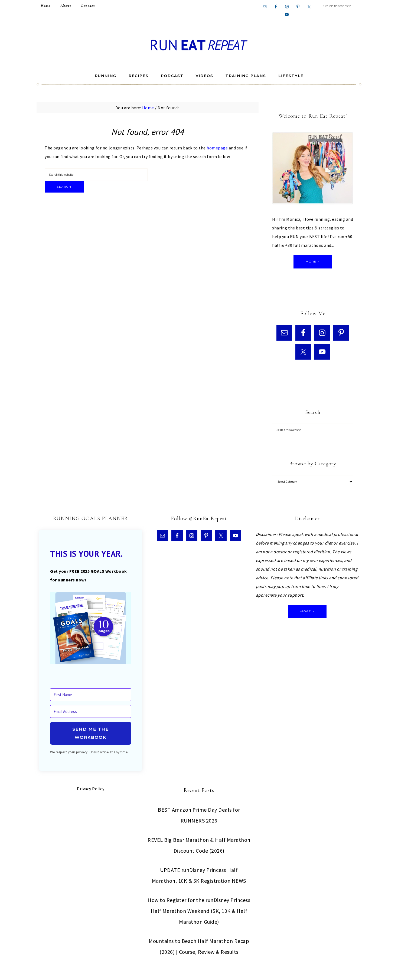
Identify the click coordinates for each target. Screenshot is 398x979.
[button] (90, 629)
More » (313, 261)
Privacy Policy (90, 788)
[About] (312, 169)
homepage (217, 148)
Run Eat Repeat (199, 45)
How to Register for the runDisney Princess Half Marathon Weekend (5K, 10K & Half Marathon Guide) (199, 911)
